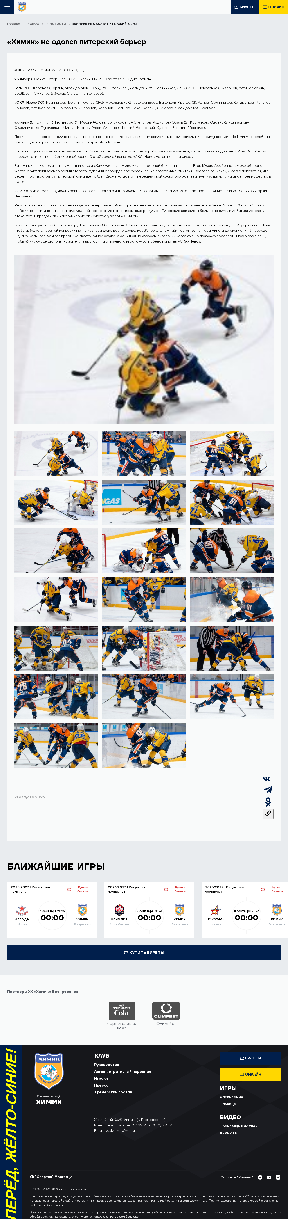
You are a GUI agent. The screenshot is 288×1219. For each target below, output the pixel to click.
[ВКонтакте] (266, 781)
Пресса (101, 1085)
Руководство (106, 1065)
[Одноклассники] (268, 806)
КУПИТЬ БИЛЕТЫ (146, 952)
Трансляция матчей (239, 1126)
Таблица (228, 1104)
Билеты (248, 7)
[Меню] (7, 7)
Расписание (231, 1097)
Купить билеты (82, 889)
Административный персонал (122, 1072)
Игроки (101, 1078)
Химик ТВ (229, 1133)
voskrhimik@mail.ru (121, 1130)
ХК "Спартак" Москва (49, 1177)
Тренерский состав (113, 1092)
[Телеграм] (268, 794)
